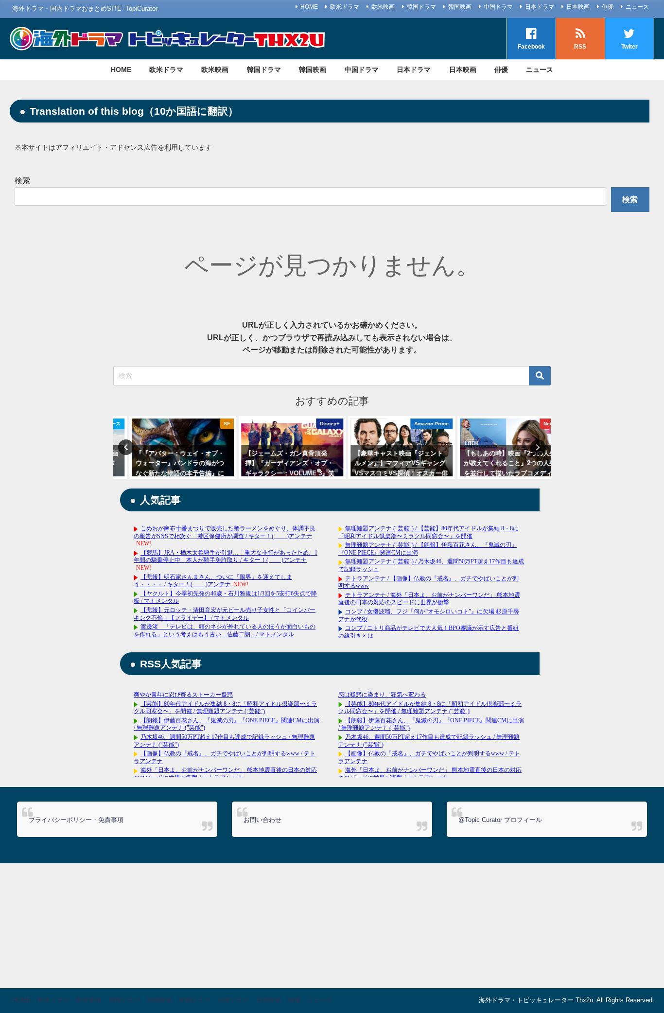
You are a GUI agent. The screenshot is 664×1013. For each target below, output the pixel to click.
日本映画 (578, 6)
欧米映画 (383, 6)
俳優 (607, 6)
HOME (309, 6)
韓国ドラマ (421, 6)
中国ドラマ (498, 6)
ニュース (637, 6)
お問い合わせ (262, 819)
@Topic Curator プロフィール (500, 819)
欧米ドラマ (344, 6)
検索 (22, 180)
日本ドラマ (539, 6)
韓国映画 (460, 6)
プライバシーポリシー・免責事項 (76, 819)
